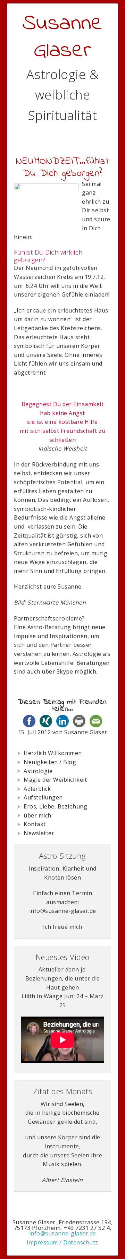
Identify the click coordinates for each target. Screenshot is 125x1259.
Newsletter (39, 833)
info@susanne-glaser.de (62, 1233)
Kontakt (35, 824)
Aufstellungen (43, 797)
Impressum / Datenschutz (62, 1242)
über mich (37, 815)
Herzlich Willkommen (53, 753)
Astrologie (38, 771)
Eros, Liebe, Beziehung (55, 806)
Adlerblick (37, 789)
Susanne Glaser (62, 37)
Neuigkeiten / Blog (50, 762)
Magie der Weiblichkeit (55, 779)
